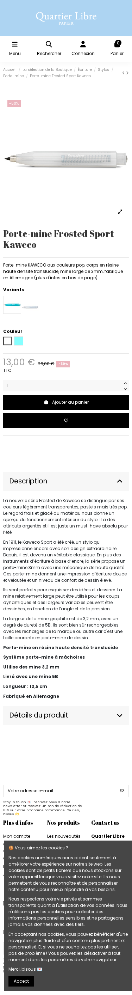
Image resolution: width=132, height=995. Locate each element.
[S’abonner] (122, 790)
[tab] (66, 481)
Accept (21, 981)
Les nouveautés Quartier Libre (64, 839)
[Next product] (127, 73)
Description (28, 481)
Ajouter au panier (70, 402)
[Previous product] (124, 73)
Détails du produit (39, 715)
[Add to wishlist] (66, 420)
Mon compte (16, 836)
